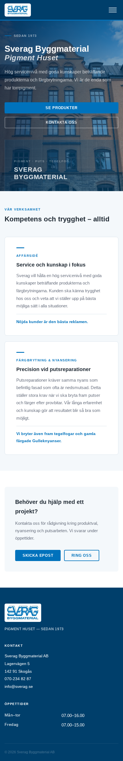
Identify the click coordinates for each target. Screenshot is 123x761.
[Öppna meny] (112, 10)
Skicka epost (38, 555)
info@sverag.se (19, 686)
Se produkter (61, 108)
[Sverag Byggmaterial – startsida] (18, 10)
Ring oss (82, 555)
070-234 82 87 (18, 678)
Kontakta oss (61, 122)
